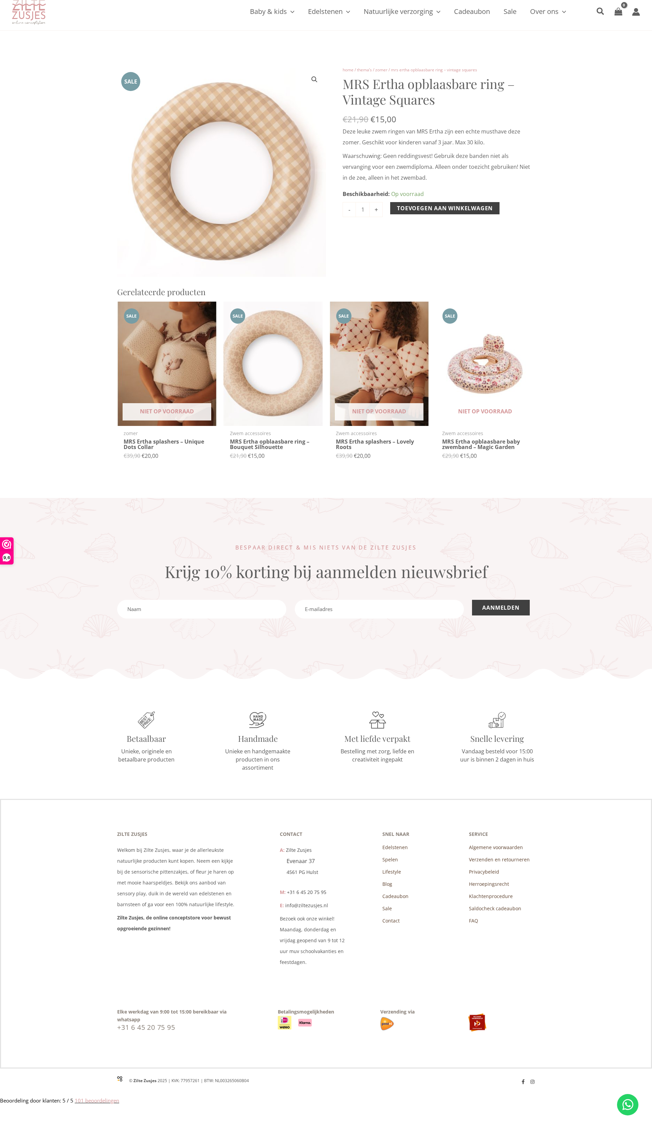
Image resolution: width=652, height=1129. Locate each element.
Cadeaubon (395, 896)
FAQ (473, 920)
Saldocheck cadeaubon (495, 908)
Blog (387, 884)
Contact (391, 920)
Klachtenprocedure (491, 896)
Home (348, 70)
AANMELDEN (500, 607)
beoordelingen (97, 1100)
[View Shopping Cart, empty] (618, 12)
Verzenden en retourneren (499, 859)
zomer (381, 70)
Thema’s (364, 70)
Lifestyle (391, 871)
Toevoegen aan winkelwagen (445, 208)
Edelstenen (395, 847)
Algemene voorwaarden (496, 847)
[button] (290, 11)
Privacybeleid (484, 871)
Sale (387, 908)
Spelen (390, 859)
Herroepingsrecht (489, 884)
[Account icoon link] (636, 12)
